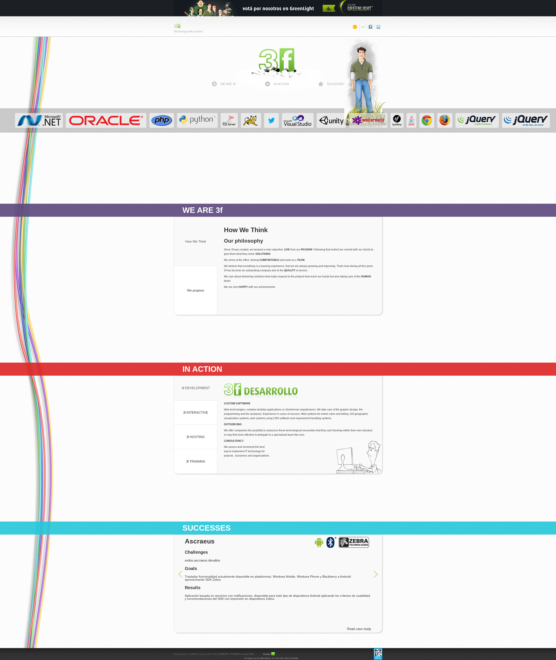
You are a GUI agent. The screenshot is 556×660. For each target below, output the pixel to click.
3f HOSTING (195, 437)
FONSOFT (223, 654)
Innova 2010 (247, 654)
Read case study (359, 629)
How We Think (195, 241)
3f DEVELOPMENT (196, 388)
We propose (195, 290)
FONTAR (235, 654)
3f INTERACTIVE (195, 412)
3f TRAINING (195, 461)
